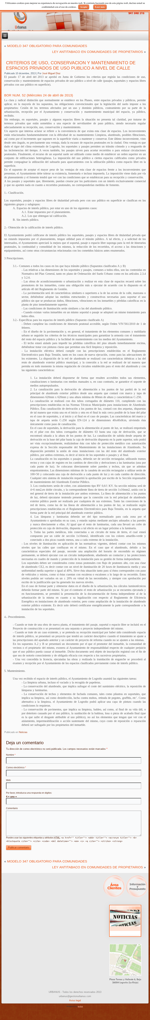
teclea (80, 1006)
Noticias (23, 732)
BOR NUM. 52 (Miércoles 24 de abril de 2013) (38, 95)
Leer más (100, 6)
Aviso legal (75, 1000)
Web (8, 780)
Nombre (11, 755)
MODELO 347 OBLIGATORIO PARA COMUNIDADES (47, 46)
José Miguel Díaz (51, 73)
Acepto (83, 6)
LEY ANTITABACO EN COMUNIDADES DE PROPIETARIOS (97, 52)
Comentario (12, 808)
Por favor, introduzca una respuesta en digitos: (29, 793)
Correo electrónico (16, 767)
